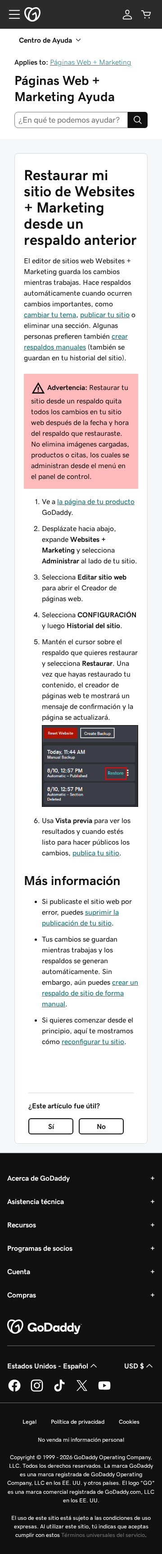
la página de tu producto (96, 501)
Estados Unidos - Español (47, 1365)
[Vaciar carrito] (146, 14)
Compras (21, 1294)
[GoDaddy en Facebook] (14, 1390)
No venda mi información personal (81, 1440)
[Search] (138, 120)
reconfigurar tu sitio (93, 1041)
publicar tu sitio (105, 314)
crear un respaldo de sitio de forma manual (90, 992)
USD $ (134, 1365)
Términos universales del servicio (103, 1535)
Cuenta (18, 1271)
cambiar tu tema (50, 314)
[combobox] (71, 120)
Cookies (129, 1422)
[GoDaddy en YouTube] (104, 1390)
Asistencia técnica (35, 1201)
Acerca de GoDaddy (38, 1178)
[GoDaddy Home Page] (44, 1327)
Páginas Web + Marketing (90, 62)
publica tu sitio (95, 852)
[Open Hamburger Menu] (10, 14)
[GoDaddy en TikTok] (59, 1390)
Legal (29, 1422)
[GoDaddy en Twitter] (82, 1390)
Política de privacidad (77, 1422)
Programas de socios (39, 1248)
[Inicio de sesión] (127, 14)
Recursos (21, 1224)
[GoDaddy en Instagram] (37, 1390)
